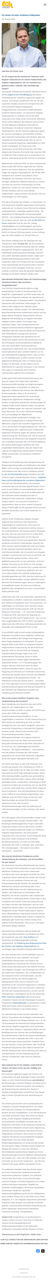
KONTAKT (24, 1273)
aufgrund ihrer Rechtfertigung (19, 95)
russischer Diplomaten (16, 997)
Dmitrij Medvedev (19, 1003)
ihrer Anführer (29, 937)
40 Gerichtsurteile (15, 474)
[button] (45, 4)
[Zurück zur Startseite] (7, 4)
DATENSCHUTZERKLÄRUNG (24, 1277)
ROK (4, 997)
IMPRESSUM (24, 1269)
